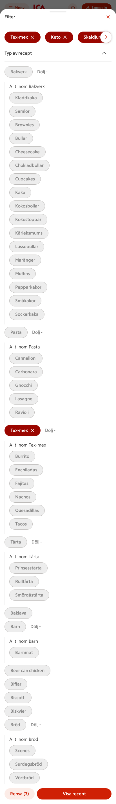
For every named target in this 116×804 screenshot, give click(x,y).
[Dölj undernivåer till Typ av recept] (105, 53)
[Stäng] (108, 17)
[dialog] (58, 406)
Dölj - (42, 71)
